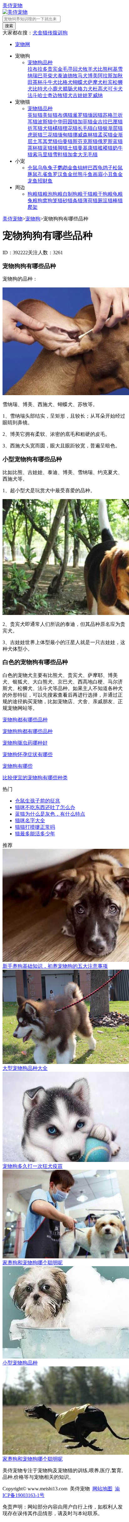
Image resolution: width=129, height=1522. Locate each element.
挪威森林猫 (85, 134)
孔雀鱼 (45, 174)
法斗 (33, 95)
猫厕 (98, 200)
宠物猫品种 (40, 108)
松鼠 (118, 167)
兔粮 (33, 200)
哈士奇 (45, 95)
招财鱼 (45, 180)
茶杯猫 (35, 148)
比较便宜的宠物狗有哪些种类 (35, 777)
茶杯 (38, 82)
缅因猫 (95, 115)
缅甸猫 (65, 134)
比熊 (103, 69)
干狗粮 (105, 194)
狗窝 (43, 200)
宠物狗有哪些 (18, 766)
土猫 (73, 148)
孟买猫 (105, 134)
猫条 (73, 200)
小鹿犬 (55, 88)
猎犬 (68, 95)
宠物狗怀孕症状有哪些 (28, 754)
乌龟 (43, 167)
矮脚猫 (60, 148)
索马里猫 (43, 154)
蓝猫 (48, 148)
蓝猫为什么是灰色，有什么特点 (50, 814)
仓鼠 (33, 167)
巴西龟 (95, 167)
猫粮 (43, 194)
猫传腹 (50, 32)
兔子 (53, 167)
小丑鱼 (110, 174)
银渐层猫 (113, 128)
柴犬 (53, 75)
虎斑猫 (35, 134)
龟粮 (118, 194)
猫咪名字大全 (30, 820)
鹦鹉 (63, 167)
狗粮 (33, 194)
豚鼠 (33, 174)
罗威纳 (95, 95)
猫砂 (63, 200)
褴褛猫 (105, 148)
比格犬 (65, 82)
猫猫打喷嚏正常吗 (35, 827)
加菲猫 (85, 121)
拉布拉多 (38, 69)
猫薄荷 (85, 200)
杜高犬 (100, 88)
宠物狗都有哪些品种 (25, 719)
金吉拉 (100, 121)
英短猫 (35, 115)
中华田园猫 (65, 121)
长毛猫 (85, 128)
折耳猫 (35, 128)
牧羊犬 (90, 69)
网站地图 (102, 1488)
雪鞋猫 (60, 154)
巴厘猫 (115, 121)
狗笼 (53, 200)
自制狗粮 (73, 194)
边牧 (58, 95)
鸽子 (108, 167)
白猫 (98, 128)
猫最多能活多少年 (35, 833)
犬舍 (38, 32)
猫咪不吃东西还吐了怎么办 (45, 807)
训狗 (63, 32)
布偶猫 (65, 115)
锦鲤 (83, 167)
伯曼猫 (65, 141)
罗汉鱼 (60, 174)
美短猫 (50, 115)
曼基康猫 (88, 148)
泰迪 (63, 75)
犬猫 (48, 128)
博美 (93, 75)
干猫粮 (90, 194)
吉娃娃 (80, 95)
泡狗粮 (55, 194)
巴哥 (43, 75)
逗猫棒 (110, 200)
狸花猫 (70, 128)
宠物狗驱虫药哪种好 (25, 743)
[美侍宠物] (15, 12)
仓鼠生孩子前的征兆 (37, 800)
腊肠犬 (70, 88)
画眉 (98, 174)
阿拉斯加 (108, 75)
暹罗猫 (80, 115)
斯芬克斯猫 (85, 141)
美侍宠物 (13, 5)
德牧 (73, 75)
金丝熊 (75, 174)
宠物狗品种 (40, 62)
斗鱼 (88, 174)
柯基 (113, 69)
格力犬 (85, 88)
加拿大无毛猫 (83, 154)
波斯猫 (45, 121)
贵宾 (53, 69)
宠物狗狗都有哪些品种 (28, 731)
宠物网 (22, 44)
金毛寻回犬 (70, 69)
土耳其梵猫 (45, 141)
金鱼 (73, 167)
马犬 (83, 75)
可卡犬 (115, 88)
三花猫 (50, 134)
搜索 (9, 25)
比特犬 (40, 88)
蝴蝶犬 (80, 82)
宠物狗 (32, 218)
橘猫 (58, 128)
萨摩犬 (95, 82)
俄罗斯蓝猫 (110, 141)
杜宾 (108, 82)
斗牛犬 (50, 82)
